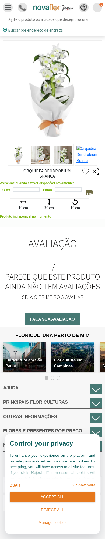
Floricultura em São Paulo (23, 363)
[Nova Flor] (53, 7)
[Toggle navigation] (8, 7)
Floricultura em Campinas (68, 363)
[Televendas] (22, 7)
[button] (84, 7)
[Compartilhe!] (96, 172)
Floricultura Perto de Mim (52, 335)
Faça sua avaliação (52, 319)
